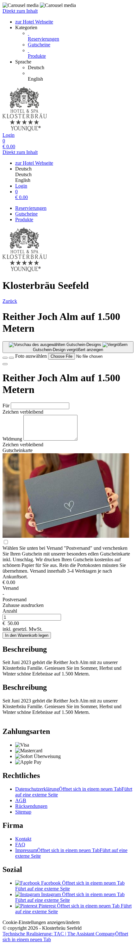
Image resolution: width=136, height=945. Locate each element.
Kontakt (23, 839)
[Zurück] (5, 358)
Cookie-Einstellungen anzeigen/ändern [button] (41, 922)
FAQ (20, 844)
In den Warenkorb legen (26, 635)
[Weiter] (5, 364)
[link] (80, 67)
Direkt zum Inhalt (20, 11)
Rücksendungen (31, 806)
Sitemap (23, 812)
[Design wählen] (11, 358)
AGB (20, 800)
